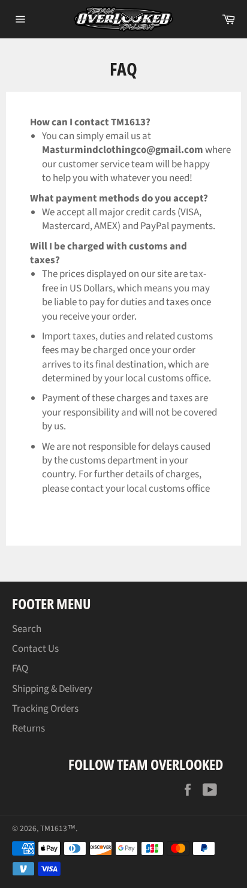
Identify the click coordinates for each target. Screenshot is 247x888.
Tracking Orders (45, 709)
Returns (28, 728)
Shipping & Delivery (52, 689)
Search (26, 629)
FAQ (20, 668)
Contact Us (35, 649)
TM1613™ (58, 828)
